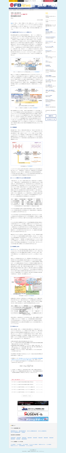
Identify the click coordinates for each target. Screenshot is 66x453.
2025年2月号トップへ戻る (27, 395)
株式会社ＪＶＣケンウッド (14, 445)
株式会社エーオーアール (42, 444)
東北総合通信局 (19, 437)
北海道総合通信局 (13, 437)
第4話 (12, 23)
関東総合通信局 (24, 437)
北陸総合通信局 (35, 437)
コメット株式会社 (49, 444)
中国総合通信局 (51, 437)
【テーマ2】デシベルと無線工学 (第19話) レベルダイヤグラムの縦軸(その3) (23, 389)
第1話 (12, 249)
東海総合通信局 (40, 437)
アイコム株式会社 (13, 444)
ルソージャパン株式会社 (29, 445)
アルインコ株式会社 (25, 444)
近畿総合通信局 (46, 437)
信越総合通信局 (30, 437)
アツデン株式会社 (19, 444)
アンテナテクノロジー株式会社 (33, 444)
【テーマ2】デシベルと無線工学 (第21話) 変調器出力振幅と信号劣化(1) (22, 384)
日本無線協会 (23, 432)
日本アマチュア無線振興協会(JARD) (15, 432)
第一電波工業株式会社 (22, 445)
